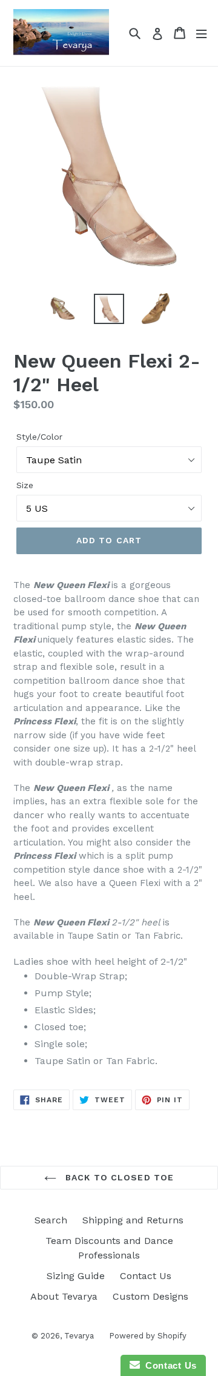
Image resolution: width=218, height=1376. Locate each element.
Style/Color (39, 437)
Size (24, 485)
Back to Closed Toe (118, 1177)
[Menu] (201, 33)
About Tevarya (63, 1296)
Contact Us (145, 1276)
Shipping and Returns (132, 1220)
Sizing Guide (76, 1276)
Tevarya (79, 1335)
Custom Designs (150, 1296)
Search (51, 1220)
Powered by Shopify (148, 1335)
